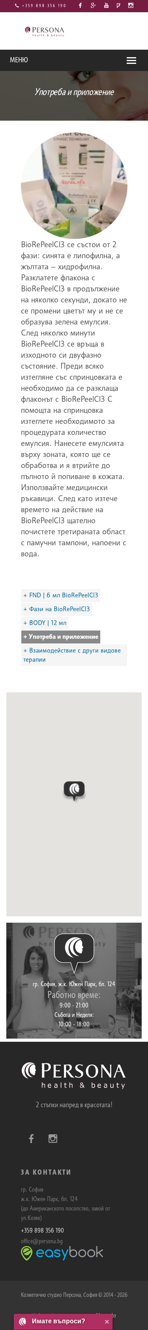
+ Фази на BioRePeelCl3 (56, 609)
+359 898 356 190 (43, 5)
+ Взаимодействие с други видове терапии (72, 655)
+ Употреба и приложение (60, 636)
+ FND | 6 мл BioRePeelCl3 (60, 595)
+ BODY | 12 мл (44, 623)
